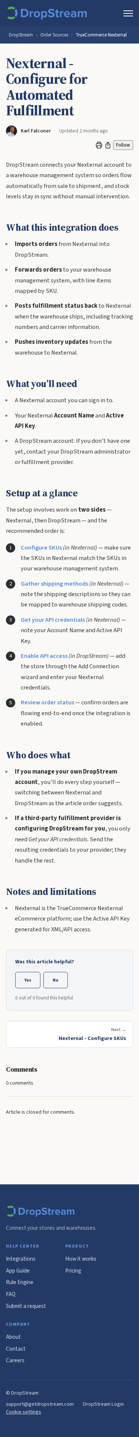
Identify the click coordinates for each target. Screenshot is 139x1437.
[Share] (108, 145)
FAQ (11, 1294)
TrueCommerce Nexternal (101, 35)
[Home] (48, 13)
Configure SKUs (41, 547)
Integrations (21, 1259)
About (13, 1337)
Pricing (73, 1271)
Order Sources (54, 35)
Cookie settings (23, 1412)
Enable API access (44, 656)
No (56, 980)
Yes (27, 980)
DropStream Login (103, 1404)
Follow (123, 144)
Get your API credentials (53, 619)
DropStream (21, 35)
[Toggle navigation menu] (128, 13)
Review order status (47, 702)
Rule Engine (19, 1282)
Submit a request (26, 1306)
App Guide (18, 1271)
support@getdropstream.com (40, 1404)
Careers (15, 1360)
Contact (16, 1349)
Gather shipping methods (54, 583)
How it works (80, 1259)
